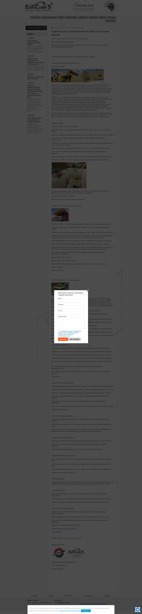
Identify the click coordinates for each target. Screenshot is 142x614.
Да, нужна (63, 339)
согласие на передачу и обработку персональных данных (69, 331)
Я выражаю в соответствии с (69, 333)
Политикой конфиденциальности (66, 334)
